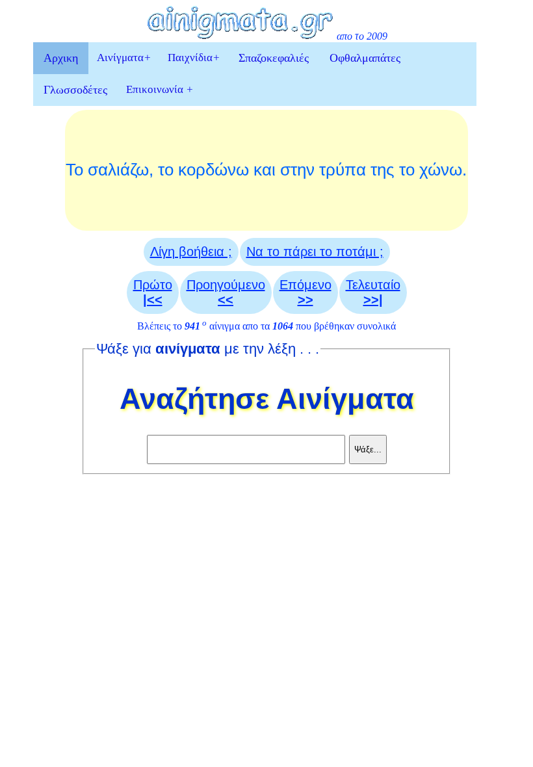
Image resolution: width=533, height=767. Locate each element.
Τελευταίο (373, 292)
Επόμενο (306, 292)
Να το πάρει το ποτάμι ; (315, 251)
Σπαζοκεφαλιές (274, 57)
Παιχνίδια (194, 57)
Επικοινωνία (159, 89)
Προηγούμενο (226, 292)
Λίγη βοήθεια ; (191, 251)
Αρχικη (61, 57)
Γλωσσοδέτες (75, 89)
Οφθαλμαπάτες (365, 57)
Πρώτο (152, 292)
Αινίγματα (124, 57)
